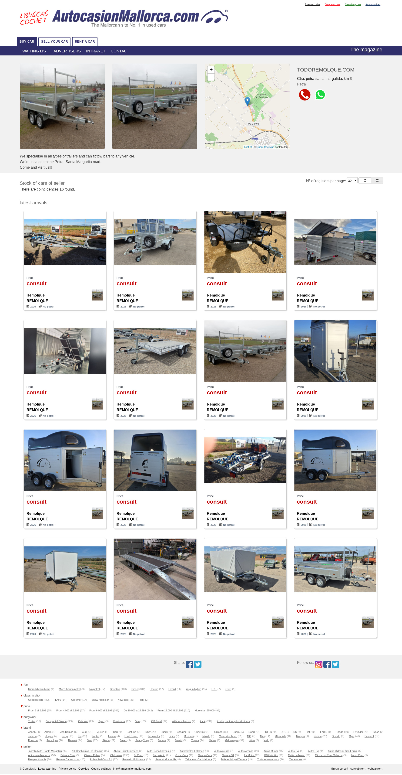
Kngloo (95, 736)
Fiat (308, 732)
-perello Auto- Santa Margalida (45, 751)
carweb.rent (357, 768)
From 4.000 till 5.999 (67, 710)
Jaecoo (32, 736)
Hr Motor (249, 755)
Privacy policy (67, 768)
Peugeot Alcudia (37, 759)
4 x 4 (202, 721)
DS (295, 732)
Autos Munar (271, 751)
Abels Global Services (126, 751)
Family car (119, 721)
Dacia (251, 732)
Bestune (131, 732)
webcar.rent (375, 768)
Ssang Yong (142, 740)
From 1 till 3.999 (37, 710)
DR (283, 732)
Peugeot (369, 736)
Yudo (266, 740)
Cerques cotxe (332, 4)
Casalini (181, 732)
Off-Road (156, 721)
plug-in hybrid (193, 689)
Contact (120, 51)
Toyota (195, 740)
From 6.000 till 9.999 (100, 710)
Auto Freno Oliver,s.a (159, 751)
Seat (89, 740)
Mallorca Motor (296, 755)
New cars (123, 699)
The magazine (366, 49)
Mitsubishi (280, 736)
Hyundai (358, 732)
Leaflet (248, 147)
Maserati (189, 736)
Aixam (47, 732)
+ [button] (211, 70)
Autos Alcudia (221, 751)
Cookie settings (101, 768)
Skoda (106, 740)
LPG (214, 689)
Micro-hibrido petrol (69, 689)
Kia (79, 736)
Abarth (32, 732)
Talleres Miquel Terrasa (234, 759)
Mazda (206, 736)
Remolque (52, 740)
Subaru (162, 740)
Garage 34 (228, 755)
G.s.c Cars (181, 755)
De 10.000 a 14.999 (135, 710)
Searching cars (353, 4)
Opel (351, 736)
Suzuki (178, 740)
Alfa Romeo (66, 732)
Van (137, 721)
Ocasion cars (36, 699)
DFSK (268, 732)
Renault (72, 740)
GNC (228, 689)
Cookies (83, 768)
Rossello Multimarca (133, 759)
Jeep (65, 736)
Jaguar (49, 736)
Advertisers (67, 51)
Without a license (181, 721)
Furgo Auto (159, 755)
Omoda (336, 736)
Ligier (172, 736)
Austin (100, 732)
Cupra (236, 732)
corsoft (344, 768)
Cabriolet (83, 721)
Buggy (164, 732)
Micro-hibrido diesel (39, 689)
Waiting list (35, 51)
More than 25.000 (204, 710)
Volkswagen (231, 740)
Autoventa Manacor (39, 755)
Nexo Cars (357, 755)
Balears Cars (67, 755)
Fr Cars (138, 755)
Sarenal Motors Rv (166, 759)
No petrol (94, 689)
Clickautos (116, 755)
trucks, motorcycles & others (233, 721)
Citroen (218, 732)
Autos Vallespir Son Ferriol (342, 751)
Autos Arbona (245, 751)
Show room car (100, 699)
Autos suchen (372, 4)
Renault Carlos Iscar (68, 759)
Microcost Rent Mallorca (328, 755)
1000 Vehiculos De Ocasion (87, 751)
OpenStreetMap (265, 147)
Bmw (148, 732)
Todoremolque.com (268, 759)
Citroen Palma (92, 755)
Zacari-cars (295, 759)
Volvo (252, 740)
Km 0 (58, 699)
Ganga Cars (205, 755)
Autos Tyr (293, 751)
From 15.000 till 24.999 (170, 710)
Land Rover (131, 736)
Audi (84, 732)
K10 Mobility (271, 755)
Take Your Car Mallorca (198, 759)
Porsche (33, 740)
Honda (339, 732)
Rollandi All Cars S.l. (101, 759)
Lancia (112, 736)
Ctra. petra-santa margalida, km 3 (324, 79)
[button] (364, 181)
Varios (212, 740)
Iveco (376, 732)
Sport (101, 721)
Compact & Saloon (56, 721)
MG (249, 736)
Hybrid (172, 689)
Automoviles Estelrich (192, 751)
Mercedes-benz (228, 736)
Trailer (31, 721)
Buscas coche (312, 4)
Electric (154, 689)
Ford (322, 732)
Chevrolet (199, 732)
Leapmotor (154, 736)
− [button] (211, 77)
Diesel (134, 689)
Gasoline (115, 689)
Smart (123, 740)
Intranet (95, 51)
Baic (115, 732)
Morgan (300, 736)
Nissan (318, 736)
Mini (262, 736)
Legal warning (47, 768)
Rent (141, 699)
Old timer (76, 699)
